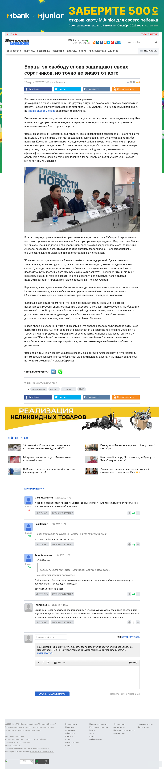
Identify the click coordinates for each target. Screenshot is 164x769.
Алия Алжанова (43, 555)
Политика (29, 51)
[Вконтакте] (97, 42)
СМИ (81, 389)
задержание (38, 389)
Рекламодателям (149, 34)
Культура (71, 51)
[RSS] (94, 42)
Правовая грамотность (124, 730)
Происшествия (97, 51)
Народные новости (98, 724)
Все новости (14, 51)
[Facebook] (101, 42)
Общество (58, 51)
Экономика (43, 51)
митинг (54, 389)
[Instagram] (116, 42)
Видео (92, 736)
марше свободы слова (41, 110)
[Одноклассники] (105, 42)
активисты (68, 389)
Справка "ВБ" (119, 733)
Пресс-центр (143, 727)
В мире (68, 745)
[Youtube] (112, 42)
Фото (91, 733)
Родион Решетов (56, 82)
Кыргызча (12, 34)
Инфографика (95, 739)
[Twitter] (108, 42)
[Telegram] (119, 42)
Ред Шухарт (41, 524)
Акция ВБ (113, 51)
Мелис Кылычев (44, 497)
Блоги (92, 730)
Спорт (82, 51)
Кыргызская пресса (98, 727)
